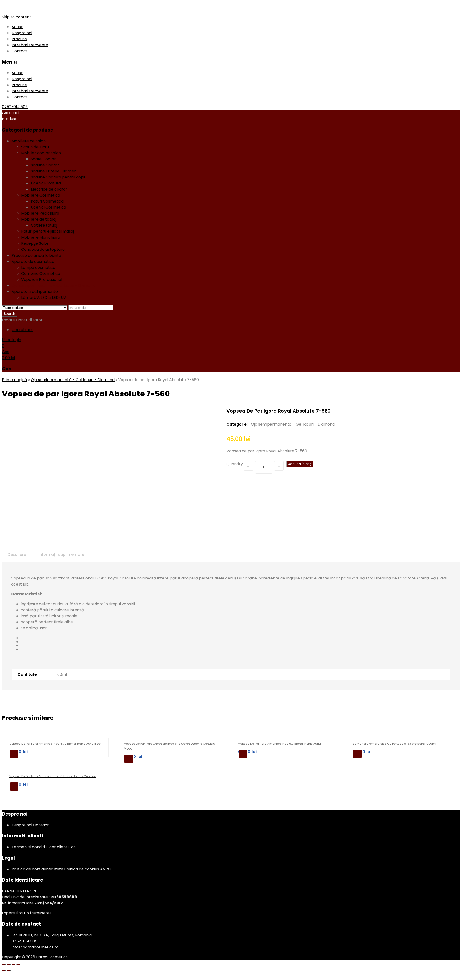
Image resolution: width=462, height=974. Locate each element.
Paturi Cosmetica (47, 201)
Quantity (234, 464)
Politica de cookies (81, 869)
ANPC (105, 869)
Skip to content (16, 17)
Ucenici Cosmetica (48, 207)
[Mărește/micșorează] (18, 964)
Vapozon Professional (41, 279)
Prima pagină (14, 379)
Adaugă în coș (299, 464)
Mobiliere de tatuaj (38, 219)
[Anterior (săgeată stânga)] (4, 970)
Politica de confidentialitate (37, 869)
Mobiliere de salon (29, 141)
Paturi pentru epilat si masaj (47, 231)
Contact (19, 51)
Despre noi (22, 33)
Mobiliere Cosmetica (40, 195)
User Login (11, 339)
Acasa (17, 27)
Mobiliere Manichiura (40, 237)
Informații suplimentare (61, 554)
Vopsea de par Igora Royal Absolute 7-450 (452, 407)
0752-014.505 (15, 107)
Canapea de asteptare (43, 249)
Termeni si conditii (28, 847)
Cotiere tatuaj (44, 225)
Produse (19, 39)
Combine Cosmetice (40, 273)
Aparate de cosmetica (33, 261)
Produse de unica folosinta (36, 255)
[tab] (17, 554)
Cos (72, 847)
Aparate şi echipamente (35, 291)
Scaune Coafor (45, 165)
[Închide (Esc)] (4, 964)
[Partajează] (9, 964)
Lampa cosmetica (38, 267)
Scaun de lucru (35, 147)
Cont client (56, 847)
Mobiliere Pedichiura (40, 213)
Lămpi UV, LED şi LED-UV (43, 297)
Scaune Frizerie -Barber (53, 171)
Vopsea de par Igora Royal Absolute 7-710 (446, 407)
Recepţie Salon (35, 243)
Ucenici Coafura (46, 183)
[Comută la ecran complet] (13, 964)
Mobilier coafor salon (41, 153)
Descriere (17, 554)
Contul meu (22, 330)
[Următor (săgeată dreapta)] (9, 970)
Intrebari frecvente (30, 45)
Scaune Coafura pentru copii (58, 177)
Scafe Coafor (43, 159)
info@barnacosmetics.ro (35, 947)
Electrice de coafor (49, 189)
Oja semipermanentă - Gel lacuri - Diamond (53, 285)
